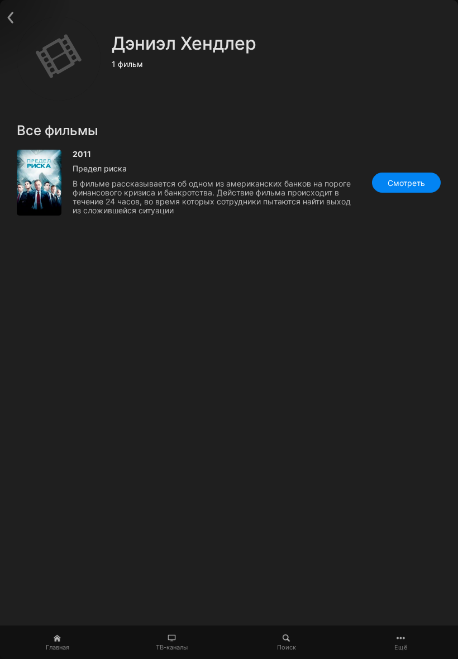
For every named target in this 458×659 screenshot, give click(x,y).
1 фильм (127, 64)
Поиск (286, 647)
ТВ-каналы (172, 647)
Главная (57, 647)
